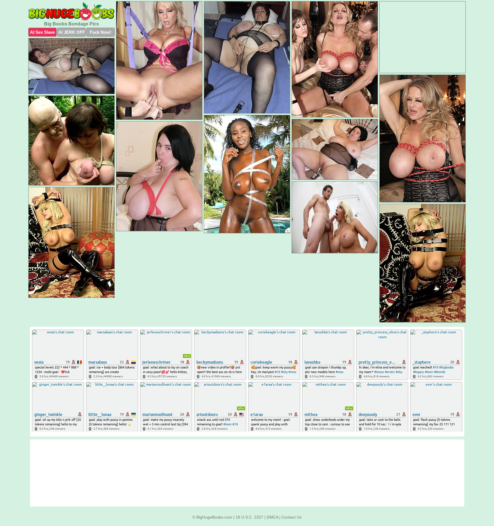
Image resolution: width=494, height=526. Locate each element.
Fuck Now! (100, 32)
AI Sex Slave (42, 32)
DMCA (272, 517)
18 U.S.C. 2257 (249, 517)
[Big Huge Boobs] (71, 11)
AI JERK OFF (71, 32)
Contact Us (292, 517)
